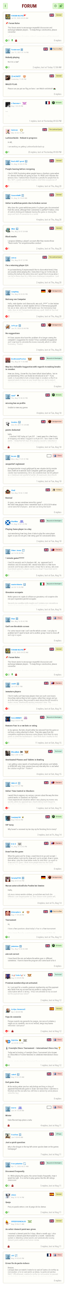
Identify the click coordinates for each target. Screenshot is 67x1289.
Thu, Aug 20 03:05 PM (19, 294)
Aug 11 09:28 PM (17, 915)
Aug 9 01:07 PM (17, 786)
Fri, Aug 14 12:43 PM (19, 846)
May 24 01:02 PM (17, 881)
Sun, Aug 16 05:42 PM (19, 621)
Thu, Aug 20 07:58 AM (19, 231)
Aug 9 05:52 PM (17, 820)
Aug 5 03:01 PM (17, 720)
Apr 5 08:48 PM (17, 1012)
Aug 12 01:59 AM (17, 1077)
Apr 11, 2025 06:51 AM (20, 1166)
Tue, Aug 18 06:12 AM (19, 493)
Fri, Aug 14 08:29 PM (19, 164)
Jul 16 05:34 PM (17, 553)
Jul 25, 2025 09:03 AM (19, 18)
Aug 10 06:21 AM (17, 1224)
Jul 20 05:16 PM (17, 1043)
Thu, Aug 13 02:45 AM (19, 949)
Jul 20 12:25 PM (17, 587)
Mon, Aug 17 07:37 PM (19, 459)
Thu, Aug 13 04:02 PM (19, 398)
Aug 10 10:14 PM (17, 1197)
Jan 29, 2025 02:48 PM (20, 328)
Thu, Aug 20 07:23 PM (19, 260)
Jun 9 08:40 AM (17, 1137)
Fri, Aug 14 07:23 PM (19, 524)
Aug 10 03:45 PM (17, 1258)
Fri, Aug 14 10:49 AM (19, 198)
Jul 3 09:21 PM (16, 686)
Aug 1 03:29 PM (17, 106)
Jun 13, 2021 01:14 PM (20, 52)
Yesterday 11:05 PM (18, 79)
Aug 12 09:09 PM (17, 978)
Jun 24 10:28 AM (17, 1110)
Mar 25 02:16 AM (17, 133)
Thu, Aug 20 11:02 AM (19, 362)
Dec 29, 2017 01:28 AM (20, 425)
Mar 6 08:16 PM (17, 755)
